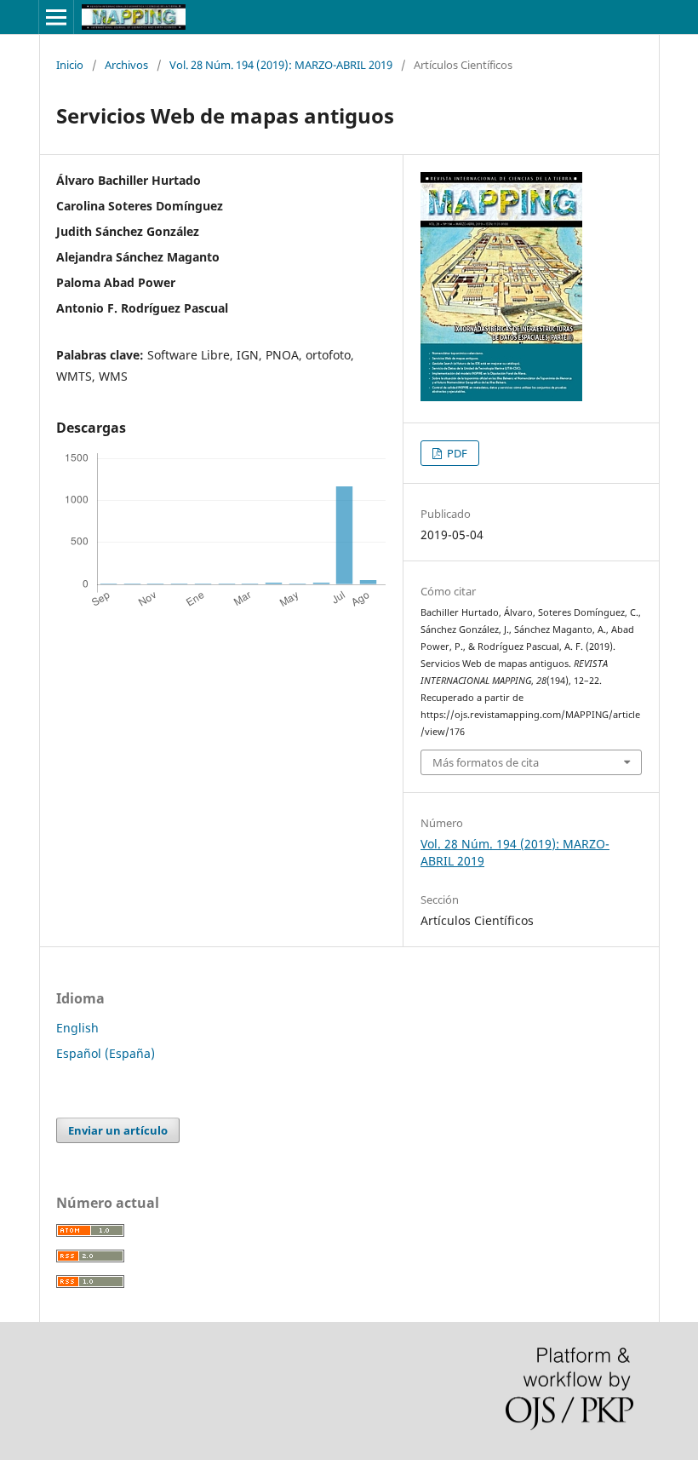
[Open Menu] (56, 17)
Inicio (69, 64)
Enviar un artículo (118, 1130)
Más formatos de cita (485, 762)
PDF (455, 453)
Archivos (126, 64)
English (77, 1028)
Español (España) (105, 1053)
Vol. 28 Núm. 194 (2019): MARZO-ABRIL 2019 (280, 64)
